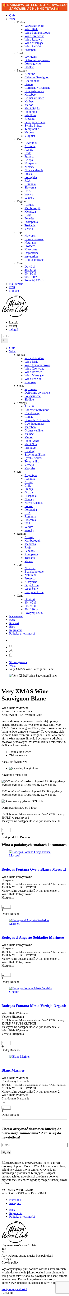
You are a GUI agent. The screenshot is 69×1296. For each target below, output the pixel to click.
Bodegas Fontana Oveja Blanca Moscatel (34, 869)
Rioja (28, 547)
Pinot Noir (31, 444)
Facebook (15, 1199)
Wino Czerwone (34, 368)
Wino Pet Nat (33, 378)
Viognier (30, 468)
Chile (28, 485)
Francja (29, 489)
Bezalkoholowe (34, 571)
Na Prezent (16, 616)
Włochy (29, 530)
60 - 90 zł (30, 606)
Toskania (30, 557)
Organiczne (32, 585)
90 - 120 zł (31, 609)
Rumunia (30, 516)
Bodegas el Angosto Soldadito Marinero (33, 937)
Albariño (30, 406)
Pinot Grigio (32, 440)
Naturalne (30, 575)
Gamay (29, 416)
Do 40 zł (30, 599)
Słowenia (30, 520)
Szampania (31, 554)
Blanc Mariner (13, 1070)
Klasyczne (31, 581)
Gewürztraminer (34, 423)
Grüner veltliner (34, 430)
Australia (30, 478)
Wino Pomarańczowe (37, 365)
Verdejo (29, 464)
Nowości (30, 568)
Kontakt (14, 623)
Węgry (29, 526)
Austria (29, 482)
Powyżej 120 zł (34, 612)
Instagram (15, 1203)
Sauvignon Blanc (35, 454)
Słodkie (29, 399)
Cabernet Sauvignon (37, 409)
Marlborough (32, 540)
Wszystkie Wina (34, 358)
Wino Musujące (34, 375)
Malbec (29, 434)
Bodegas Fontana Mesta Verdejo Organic (34, 1006)
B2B (12, 619)
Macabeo (30, 427)
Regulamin (15, 630)
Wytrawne (31, 389)
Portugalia (31, 509)
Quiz (12, 347)
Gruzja (29, 492)
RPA (27, 513)
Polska (29, 506)
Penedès (29, 551)
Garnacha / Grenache (37, 420)
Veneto (29, 561)
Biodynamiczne (34, 592)
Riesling (29, 451)
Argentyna (31, 475)
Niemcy (29, 499)
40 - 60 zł (30, 602)
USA (28, 523)
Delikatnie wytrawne (37, 392)
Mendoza (30, 544)
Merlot (29, 437)
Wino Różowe (33, 372)
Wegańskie (31, 588)
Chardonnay (32, 413)
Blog (12, 626)
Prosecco (30, 578)
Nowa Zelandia (34, 502)
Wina (12, 18)
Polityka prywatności (22, 633)
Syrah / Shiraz (33, 458)
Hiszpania (31, 495)
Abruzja (29, 537)
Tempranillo (32, 461)
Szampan (30, 382)
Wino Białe (31, 361)
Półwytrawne (33, 396)
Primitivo (30, 447)
